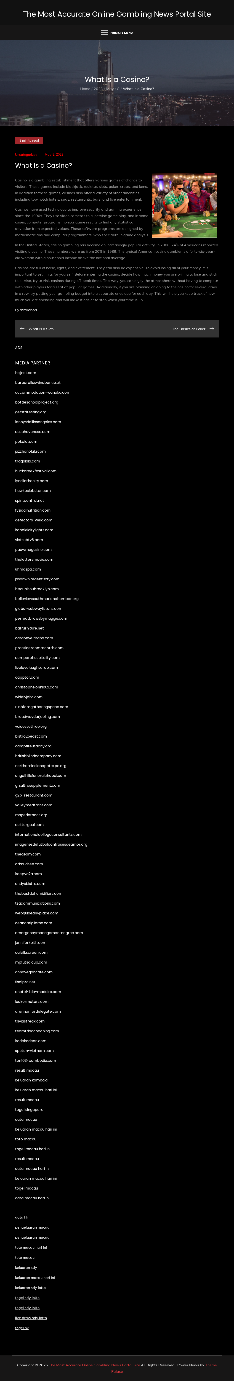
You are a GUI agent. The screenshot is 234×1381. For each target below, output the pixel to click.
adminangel (28, 310)
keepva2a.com (28, 873)
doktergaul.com (29, 824)
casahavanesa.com (32, 431)
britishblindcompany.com (38, 756)
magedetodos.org (31, 815)
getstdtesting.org (30, 412)
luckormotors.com (31, 1001)
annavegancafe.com (34, 972)
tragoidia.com (27, 461)
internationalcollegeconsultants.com (48, 834)
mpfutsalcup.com (31, 962)
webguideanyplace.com (36, 913)
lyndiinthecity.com (31, 480)
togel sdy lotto (27, 1307)
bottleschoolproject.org (36, 402)
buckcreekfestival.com (35, 471)
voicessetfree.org (31, 726)
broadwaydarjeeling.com (37, 716)
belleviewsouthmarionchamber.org (47, 598)
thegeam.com (28, 854)
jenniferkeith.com (30, 942)
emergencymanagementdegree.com (49, 932)
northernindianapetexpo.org (40, 765)
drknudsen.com (29, 864)
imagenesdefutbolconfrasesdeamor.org (51, 844)
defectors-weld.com (33, 520)
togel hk (22, 1327)
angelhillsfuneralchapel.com (40, 775)
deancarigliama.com (33, 923)
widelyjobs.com (29, 697)
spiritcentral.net (29, 500)
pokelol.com (26, 441)
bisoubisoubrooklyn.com (37, 589)
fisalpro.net (25, 982)
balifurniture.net (29, 628)
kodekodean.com (30, 1041)
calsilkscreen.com (31, 952)
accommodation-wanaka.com (42, 392)
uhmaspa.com (28, 569)
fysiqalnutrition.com (33, 510)
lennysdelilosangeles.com (38, 422)
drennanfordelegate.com (38, 1011)
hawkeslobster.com (33, 490)
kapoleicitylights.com (34, 530)
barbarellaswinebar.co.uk (38, 382)
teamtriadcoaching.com (37, 1031)
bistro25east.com (31, 736)
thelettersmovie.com (34, 559)
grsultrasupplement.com (37, 785)
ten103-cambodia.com (35, 1060)
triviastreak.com (30, 1021)
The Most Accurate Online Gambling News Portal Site (117, 14)
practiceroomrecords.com (39, 648)
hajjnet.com (25, 372)
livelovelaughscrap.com (36, 667)
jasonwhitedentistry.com (37, 579)
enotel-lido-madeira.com (38, 991)
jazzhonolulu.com (30, 451)
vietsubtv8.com (29, 539)
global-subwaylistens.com (38, 608)
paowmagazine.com (33, 549)
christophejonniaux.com (36, 687)
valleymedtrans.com (33, 805)
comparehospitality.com (37, 657)
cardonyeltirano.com (34, 638)
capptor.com (27, 677)
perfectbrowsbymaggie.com (41, 618)
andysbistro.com (30, 883)
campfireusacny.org (33, 746)
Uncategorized (26, 155)
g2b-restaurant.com (33, 795)
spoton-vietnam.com (34, 1050)
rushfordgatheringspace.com (41, 706)
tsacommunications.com (37, 903)
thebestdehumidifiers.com (38, 893)
